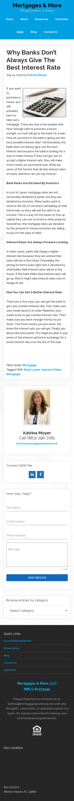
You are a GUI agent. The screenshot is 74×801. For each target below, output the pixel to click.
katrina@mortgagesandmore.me (37, 443)
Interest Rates (51, 369)
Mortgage (29, 365)
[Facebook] (40, 474)
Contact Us (10, 662)
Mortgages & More (37, 5)
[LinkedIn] (32, 474)
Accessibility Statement (17, 641)
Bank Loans (32, 369)
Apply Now (10, 670)
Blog (6, 655)
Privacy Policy (11, 648)
